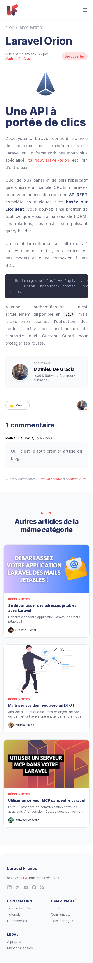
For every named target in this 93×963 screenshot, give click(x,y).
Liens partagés (62, 921)
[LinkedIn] (9, 887)
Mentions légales (20, 948)
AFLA (23, 878)
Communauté (61, 914)
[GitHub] (34, 887)
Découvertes (31, 28)
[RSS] (42, 887)
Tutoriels (13, 914)
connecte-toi (76, 479)
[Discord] (25, 887)
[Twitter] (17, 887)
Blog (9, 28)
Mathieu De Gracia (19, 58)
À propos (14, 942)
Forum (55, 908)
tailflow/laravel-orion (48, 160)
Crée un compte (50, 479)
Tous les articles (19, 908)
